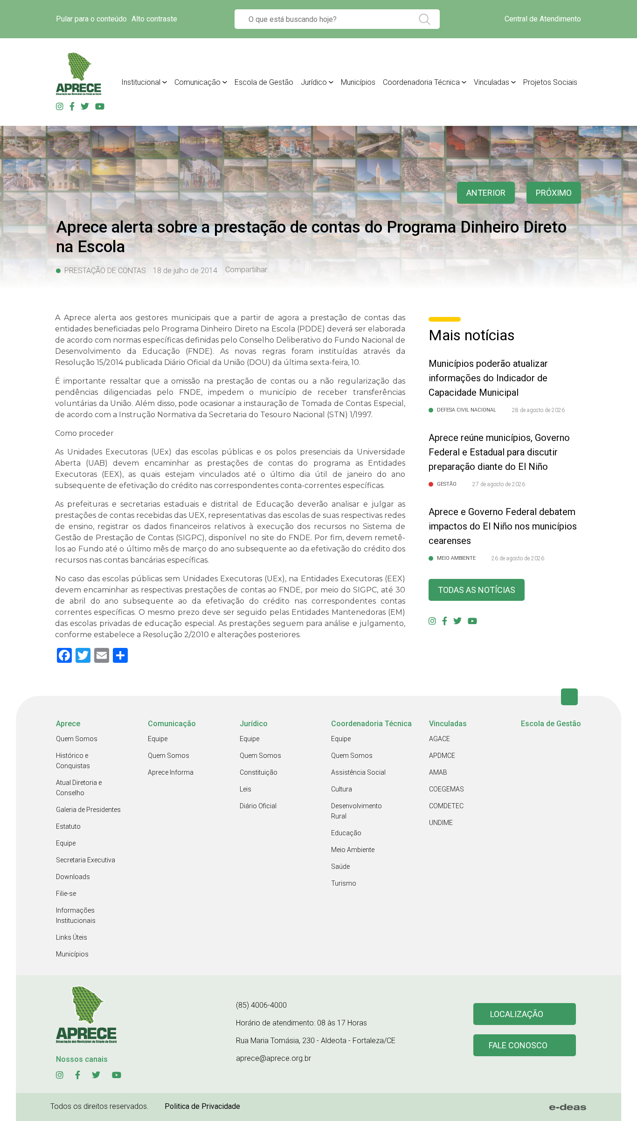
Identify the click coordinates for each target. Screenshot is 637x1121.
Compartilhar (246, 270)
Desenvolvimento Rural (356, 811)
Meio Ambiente (352, 849)
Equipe (66, 843)
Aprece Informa (171, 772)
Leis (245, 789)
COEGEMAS (446, 789)
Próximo (554, 193)
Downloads (73, 876)
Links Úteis (71, 937)
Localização (516, 1014)
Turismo (343, 883)
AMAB (438, 772)
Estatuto (68, 826)
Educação (346, 833)
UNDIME (441, 822)
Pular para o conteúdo (91, 18)
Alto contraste (154, 18)
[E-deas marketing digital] (568, 1107)
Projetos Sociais (550, 82)
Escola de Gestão (264, 82)
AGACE (439, 739)
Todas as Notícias (476, 590)
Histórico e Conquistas (73, 761)
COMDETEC (446, 806)
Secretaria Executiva (85, 860)
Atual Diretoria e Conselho (79, 788)
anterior (485, 193)
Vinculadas (491, 82)
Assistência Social (358, 772)
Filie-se (66, 893)
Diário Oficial (258, 806)
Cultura (341, 789)
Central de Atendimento (543, 18)
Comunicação (197, 82)
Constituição (258, 772)
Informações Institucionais (76, 915)
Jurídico (314, 82)
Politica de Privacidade (202, 1106)
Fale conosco (518, 1045)
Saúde (340, 866)
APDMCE (442, 755)
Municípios (358, 82)
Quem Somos (76, 739)
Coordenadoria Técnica (421, 82)
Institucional (140, 82)
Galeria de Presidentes (88, 809)
